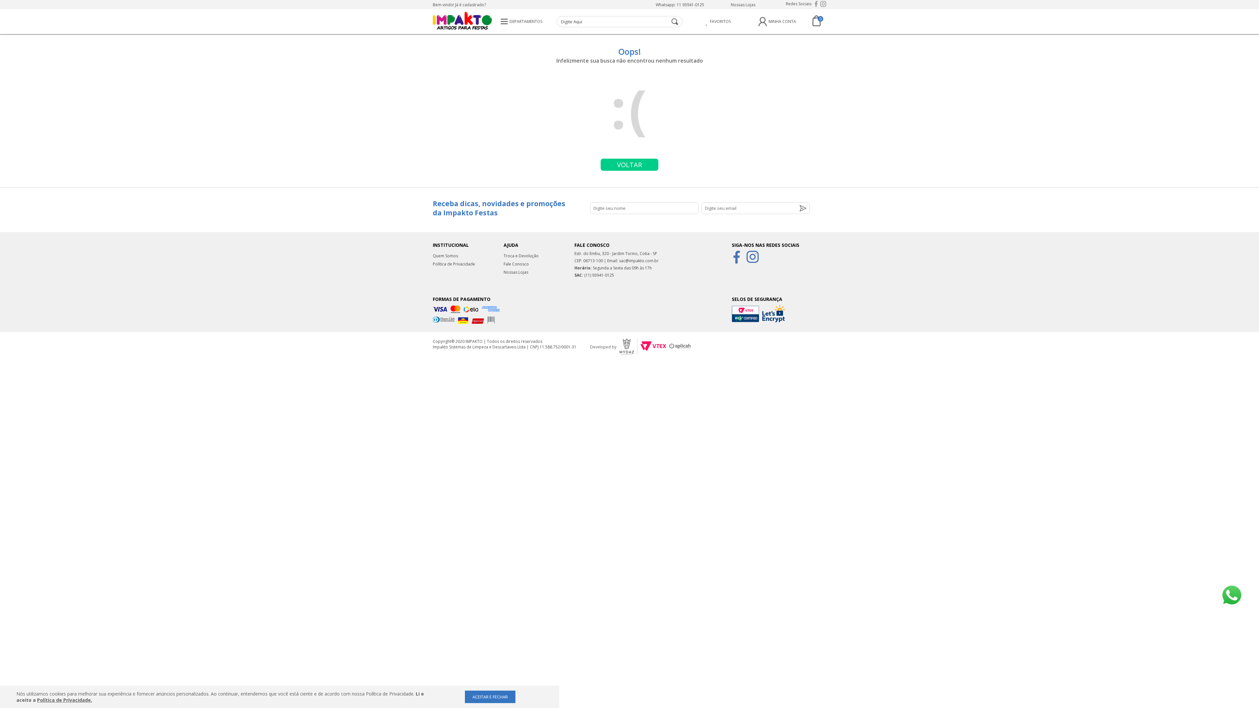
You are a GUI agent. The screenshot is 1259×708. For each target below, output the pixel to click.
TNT (306, 109)
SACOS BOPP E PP (322, 149)
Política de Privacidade (454, 264)
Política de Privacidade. (64, 700)
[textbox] (620, 21)
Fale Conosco (516, 264)
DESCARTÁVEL (317, 55)
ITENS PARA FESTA (323, 42)
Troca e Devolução (521, 256)
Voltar (629, 164)
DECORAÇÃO (315, 82)
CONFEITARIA (317, 69)
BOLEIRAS (312, 122)
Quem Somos (445, 256)
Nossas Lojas (743, 5)
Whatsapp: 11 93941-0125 (680, 5)
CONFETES (313, 136)
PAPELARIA (314, 95)
